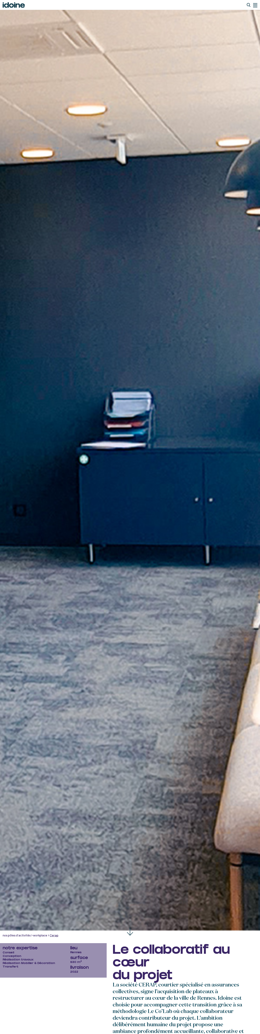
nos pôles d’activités (17, 935)
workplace (40, 935)
